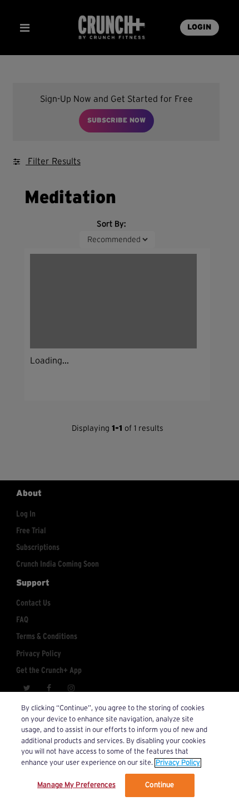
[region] (119, 749)
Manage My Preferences (76, 785)
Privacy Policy (178, 762)
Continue (159, 785)
